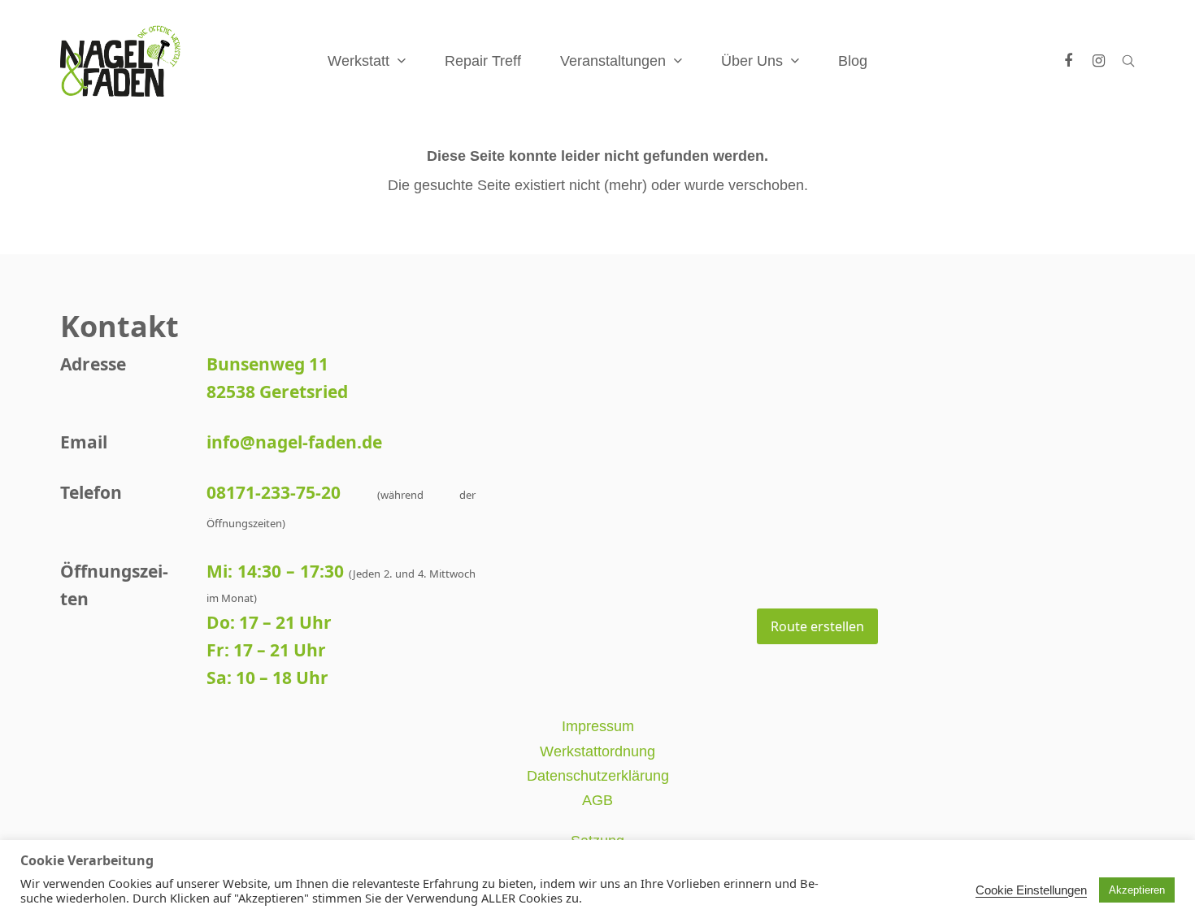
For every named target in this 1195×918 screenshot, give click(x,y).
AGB (597, 800)
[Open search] (1128, 61)
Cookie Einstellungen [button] (1031, 890)
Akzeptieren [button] (1137, 890)
